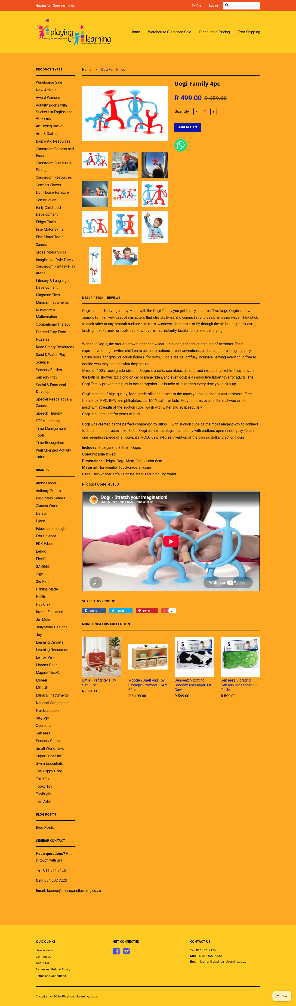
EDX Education (47, 543)
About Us (42, 963)
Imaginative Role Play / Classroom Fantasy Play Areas (55, 266)
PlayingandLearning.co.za (79, 996)
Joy (39, 635)
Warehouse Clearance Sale (169, 32)
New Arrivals (46, 90)
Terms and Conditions (51, 976)
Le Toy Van (45, 657)
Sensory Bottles (49, 370)
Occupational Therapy (53, 324)
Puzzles (42, 339)
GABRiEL (43, 566)
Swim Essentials (49, 763)
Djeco (40, 521)
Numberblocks (47, 710)
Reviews (113, 297)
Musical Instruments (52, 302)
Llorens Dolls (47, 665)
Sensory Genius (48, 741)
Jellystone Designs (52, 627)
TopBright (43, 794)
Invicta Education (49, 612)
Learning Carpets (49, 642)
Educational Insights (52, 528)
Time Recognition (50, 442)
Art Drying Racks (49, 126)
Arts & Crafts (46, 133)
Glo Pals (42, 581)
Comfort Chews (48, 185)
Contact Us (43, 956)
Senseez (43, 733)
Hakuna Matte (47, 589)
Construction (46, 200)
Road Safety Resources (55, 347)
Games (41, 244)
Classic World (47, 506)
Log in (213, 5)
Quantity (181, 111)
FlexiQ (41, 559)
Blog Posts (45, 827)
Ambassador (46, 483)
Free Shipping (249, 32)
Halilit (40, 597)
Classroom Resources (54, 177)
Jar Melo (43, 619)
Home (135, 32)
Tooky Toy (44, 786)
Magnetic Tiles (48, 295)
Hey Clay (43, 604)
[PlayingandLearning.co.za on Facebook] (116, 952)
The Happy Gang (49, 771)
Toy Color (43, 801)
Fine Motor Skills (49, 229)
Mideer (41, 680)
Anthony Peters (48, 491)
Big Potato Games (50, 498)
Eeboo (41, 551)
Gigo (39, 574)
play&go (42, 718)
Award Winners (48, 97)
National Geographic (52, 703)
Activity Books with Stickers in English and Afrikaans (54, 112)
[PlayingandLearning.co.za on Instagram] (126, 952)
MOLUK (42, 687)
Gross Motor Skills (51, 252)
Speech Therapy (49, 413)
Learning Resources (52, 650)
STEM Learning (48, 421)
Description (93, 297)
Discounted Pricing (214, 32)
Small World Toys (50, 748)
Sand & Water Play (51, 354)
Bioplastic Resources (53, 141)
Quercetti (43, 725)
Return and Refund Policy (53, 969)
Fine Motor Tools (49, 237)
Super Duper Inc (49, 756)
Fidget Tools (46, 222)
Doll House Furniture (52, 192)
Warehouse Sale (49, 82)
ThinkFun (43, 779)
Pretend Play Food (51, 332)
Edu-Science (46, 536)
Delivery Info (44, 950)
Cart (199, 6)
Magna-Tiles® (47, 672)
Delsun (41, 513)
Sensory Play (46, 377)
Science (42, 362)
